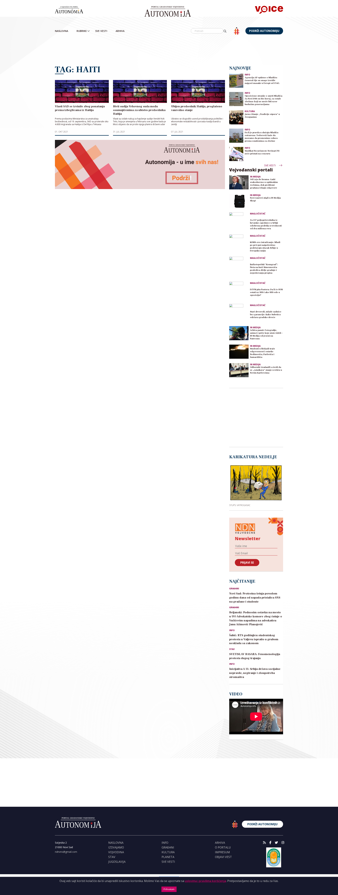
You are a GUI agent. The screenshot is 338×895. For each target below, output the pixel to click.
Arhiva (120, 31)
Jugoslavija (117, 862)
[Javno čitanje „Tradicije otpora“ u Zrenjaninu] (236, 117)
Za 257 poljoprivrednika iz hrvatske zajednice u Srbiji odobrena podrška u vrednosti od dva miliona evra (266, 224)
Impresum (222, 852)
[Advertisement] (169, 50)
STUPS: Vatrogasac (239, 505)
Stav (232, 649)
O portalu (223, 847)
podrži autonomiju (264, 31)
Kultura (250, 111)
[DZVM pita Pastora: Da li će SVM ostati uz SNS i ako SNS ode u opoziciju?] (239, 291)
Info (247, 74)
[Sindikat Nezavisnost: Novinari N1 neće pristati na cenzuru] (236, 153)
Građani (234, 588)
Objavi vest (223, 857)
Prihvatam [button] (169, 889)
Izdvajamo (116, 847)
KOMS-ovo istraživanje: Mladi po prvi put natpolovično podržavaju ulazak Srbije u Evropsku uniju (265, 246)
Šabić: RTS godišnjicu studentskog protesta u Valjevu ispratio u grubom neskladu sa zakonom (253, 639)
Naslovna (61, 31)
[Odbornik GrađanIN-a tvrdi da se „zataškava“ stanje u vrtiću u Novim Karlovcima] (239, 370)
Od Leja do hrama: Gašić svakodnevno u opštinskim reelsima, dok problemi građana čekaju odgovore (264, 183)
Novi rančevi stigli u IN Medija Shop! (265, 199)
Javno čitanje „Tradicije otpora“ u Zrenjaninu (262, 115)
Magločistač (257, 213)
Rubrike (82, 31)
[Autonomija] (168, 11)
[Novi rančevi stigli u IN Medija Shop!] (239, 201)
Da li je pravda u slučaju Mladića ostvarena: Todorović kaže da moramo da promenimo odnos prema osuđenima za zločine (261, 136)
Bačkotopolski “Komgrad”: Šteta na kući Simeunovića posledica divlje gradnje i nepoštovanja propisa (264, 268)
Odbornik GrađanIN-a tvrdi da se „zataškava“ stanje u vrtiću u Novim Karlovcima (266, 370)
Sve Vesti (101, 31)
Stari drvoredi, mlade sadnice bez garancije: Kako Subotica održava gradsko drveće (265, 314)
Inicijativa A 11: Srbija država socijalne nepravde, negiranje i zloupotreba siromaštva (254, 673)
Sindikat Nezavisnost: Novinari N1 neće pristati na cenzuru (262, 152)
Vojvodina (116, 852)
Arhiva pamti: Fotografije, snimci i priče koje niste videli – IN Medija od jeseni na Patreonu (266, 334)
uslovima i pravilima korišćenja (205, 881)
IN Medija (255, 176)
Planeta (168, 857)
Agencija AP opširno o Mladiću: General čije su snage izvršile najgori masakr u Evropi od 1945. (262, 80)
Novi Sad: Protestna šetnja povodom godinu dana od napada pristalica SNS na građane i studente (254, 597)
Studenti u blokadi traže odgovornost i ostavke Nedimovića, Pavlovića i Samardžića (262, 353)
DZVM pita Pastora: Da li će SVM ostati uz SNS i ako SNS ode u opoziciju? (266, 292)
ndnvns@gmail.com (66, 851)
